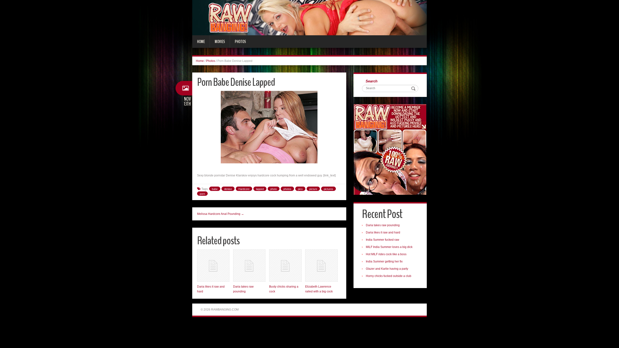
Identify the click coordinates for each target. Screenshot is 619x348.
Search (371, 81)
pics (300, 189)
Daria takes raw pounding (383, 225)
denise (228, 189)
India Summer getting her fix (384, 261)
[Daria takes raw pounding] (249, 265)
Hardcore (244, 189)
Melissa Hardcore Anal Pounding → (220, 214)
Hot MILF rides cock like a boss (386, 254)
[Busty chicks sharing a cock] (285, 265)
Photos (240, 41)
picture (313, 189)
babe (215, 189)
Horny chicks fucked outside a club (388, 276)
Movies (220, 41)
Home (201, 41)
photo (273, 189)
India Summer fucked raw (382, 239)
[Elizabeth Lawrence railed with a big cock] (321, 265)
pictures (328, 189)
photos (287, 189)
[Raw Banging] (309, 17)
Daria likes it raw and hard (383, 232)
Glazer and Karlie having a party (387, 268)
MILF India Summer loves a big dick (389, 247)
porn (202, 193)
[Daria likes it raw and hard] (213, 265)
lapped (260, 189)
